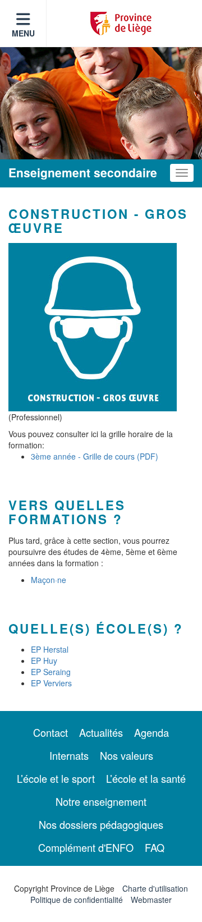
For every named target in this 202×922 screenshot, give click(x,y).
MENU (23, 33)
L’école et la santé (146, 778)
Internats (69, 755)
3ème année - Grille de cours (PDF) (94, 456)
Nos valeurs (126, 755)
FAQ (154, 847)
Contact (50, 732)
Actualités (101, 732)
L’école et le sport (56, 778)
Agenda (151, 732)
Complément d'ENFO (86, 847)
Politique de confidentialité (76, 899)
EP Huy (44, 660)
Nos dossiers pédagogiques (101, 824)
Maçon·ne (48, 579)
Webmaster (151, 899)
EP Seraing (51, 671)
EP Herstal (49, 649)
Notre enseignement (101, 801)
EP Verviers (51, 683)
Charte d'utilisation (155, 888)
